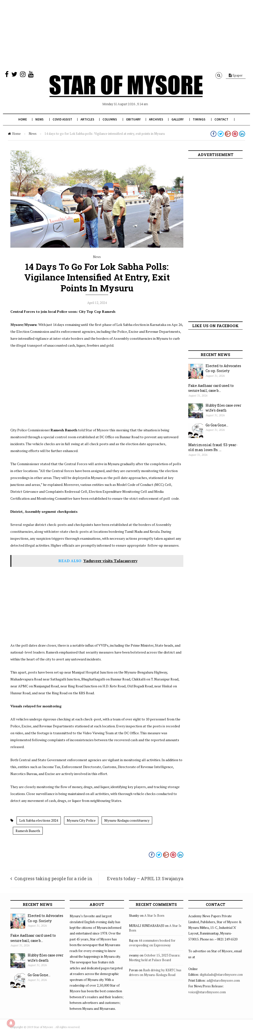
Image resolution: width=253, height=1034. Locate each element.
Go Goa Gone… (217, 425)
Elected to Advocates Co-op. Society (223, 368)
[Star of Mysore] (126, 92)
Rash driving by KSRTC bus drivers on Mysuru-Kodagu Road (155, 972)
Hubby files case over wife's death (223, 408)
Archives (156, 119)
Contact (221, 119)
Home (22, 119)
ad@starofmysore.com (223, 980)
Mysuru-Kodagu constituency (126, 820)
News (39, 119)
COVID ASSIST (62, 119)
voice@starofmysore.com (207, 992)
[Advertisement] (126, 34)
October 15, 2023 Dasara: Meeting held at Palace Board (154, 957)
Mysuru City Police (81, 820)
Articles (87, 119)
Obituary (133, 119)
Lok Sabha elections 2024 (38, 820)
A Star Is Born (154, 915)
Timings (199, 119)
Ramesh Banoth (28, 830)
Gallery (177, 119)
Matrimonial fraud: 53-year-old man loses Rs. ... (212, 447)
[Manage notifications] (11, 1023)
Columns (110, 119)
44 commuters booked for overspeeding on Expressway (152, 943)
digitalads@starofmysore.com (222, 974)
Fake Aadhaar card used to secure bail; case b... (211, 388)
